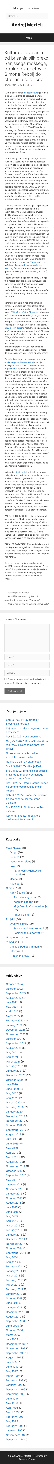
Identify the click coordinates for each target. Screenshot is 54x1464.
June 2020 (12, 1088)
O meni (10, 888)
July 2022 (12, 1002)
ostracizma (9, 99)
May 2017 (12, 1180)
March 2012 (13, 1284)
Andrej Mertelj (27, 24)
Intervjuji (15, 951)
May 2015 (12, 1216)
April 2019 (12, 1152)
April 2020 (12, 1098)
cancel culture (31, 92)
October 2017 (14, 1170)
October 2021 (14, 1038)
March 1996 (13, 1412)
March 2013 (13, 1275)
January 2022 (14, 1025)
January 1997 (14, 1384)
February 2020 (15, 1107)
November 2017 (15, 1166)
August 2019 (13, 1134)
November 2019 (15, 1120)
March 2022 (13, 1016)
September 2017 (16, 1175)
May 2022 (12, 1006)
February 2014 (14, 1266)
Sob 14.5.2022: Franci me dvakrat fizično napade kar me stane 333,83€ (26, 799)
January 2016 (14, 1193)
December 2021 (15, 1029)
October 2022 (14, 988)
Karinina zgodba (23, 901)
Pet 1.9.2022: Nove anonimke (23, 736)
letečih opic (20, 472)
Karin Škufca (17, 892)
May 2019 (12, 1148)
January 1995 (14, 1430)
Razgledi (15, 883)
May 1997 (12, 1371)
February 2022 (15, 1020)
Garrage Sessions (20, 861)
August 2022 (13, 997)
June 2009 (12, 1325)
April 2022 (12, 1011)
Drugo (13, 852)
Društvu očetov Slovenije (26, 312)
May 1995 (12, 1421)
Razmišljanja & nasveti (18, 592)
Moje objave (13, 847)
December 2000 (16, 1343)
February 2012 (14, 1289)
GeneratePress (27, 1459)
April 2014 (12, 1261)
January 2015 (14, 1234)
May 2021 (12, 1052)
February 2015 (14, 1230)
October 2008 (14, 1330)
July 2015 (11, 1207)
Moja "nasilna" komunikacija (30, 906)
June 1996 (12, 1398)
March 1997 (13, 1375)
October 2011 (14, 1298)
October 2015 (14, 1198)
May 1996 (12, 1403)
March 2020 (13, 1102)
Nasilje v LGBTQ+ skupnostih (23, 761)
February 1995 (14, 1425)
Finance (14, 857)
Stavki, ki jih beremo (14, 328)
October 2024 (14, 984)
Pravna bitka (21, 914)
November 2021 (15, 1034)
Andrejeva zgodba (25, 897)
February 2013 (14, 1280)
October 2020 (14, 1079)
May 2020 (12, 1093)
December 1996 (15, 1389)
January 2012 (14, 1293)
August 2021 (13, 1047)
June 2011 (12, 1302)
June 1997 (12, 1366)
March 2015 (13, 1225)
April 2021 (12, 1056)
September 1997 (16, 1353)
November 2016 (15, 1189)
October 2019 (14, 1125)
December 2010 (15, 1312)
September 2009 (16, 1321)
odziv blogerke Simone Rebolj (19, 362)
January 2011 (14, 1307)
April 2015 (12, 1220)
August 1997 (13, 1357)
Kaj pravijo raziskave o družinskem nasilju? (28, 604)
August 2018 (13, 1161)
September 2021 (16, 1043)
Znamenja (35, 262)
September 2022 (16, 993)
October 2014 (14, 1248)
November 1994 (16, 1435)
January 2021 (14, 1070)
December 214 (15, 1439)
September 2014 (16, 1252)
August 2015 (13, 1202)
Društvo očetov (19, 923)
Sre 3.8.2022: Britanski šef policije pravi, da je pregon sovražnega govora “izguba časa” (26, 774)
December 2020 (16, 1075)
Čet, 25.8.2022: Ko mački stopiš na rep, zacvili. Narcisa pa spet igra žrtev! (27, 745)
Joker (13, 866)
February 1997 (14, 1380)
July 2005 (12, 1339)
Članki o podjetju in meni (24, 946)
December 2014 (15, 1239)
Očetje (14, 879)
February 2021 (14, 1066)
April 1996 (12, 1407)
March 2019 (13, 1157)
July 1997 (12, 1362)
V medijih (11, 942)
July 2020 (12, 1084)
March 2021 (13, 1061)
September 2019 (16, 1129)
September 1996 (16, 1393)
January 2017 (14, 1184)
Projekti (10, 919)
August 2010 (13, 1316)
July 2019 (12, 1138)
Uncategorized (15, 937)
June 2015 (12, 1211)
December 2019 (15, 1116)
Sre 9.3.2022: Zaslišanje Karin (24, 766)
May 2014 (12, 1257)
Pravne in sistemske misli (29, 928)
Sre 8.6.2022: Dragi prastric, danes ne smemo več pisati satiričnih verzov (27, 786)
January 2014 (14, 1271)
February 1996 (15, 1416)
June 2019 (12, 1143)
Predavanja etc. (19, 955)
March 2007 (13, 1334)
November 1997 (15, 1348)
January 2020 (14, 1111)
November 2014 (15, 1243)
